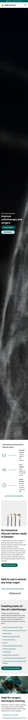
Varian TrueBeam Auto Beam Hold (13, 627)
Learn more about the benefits (14, 496)
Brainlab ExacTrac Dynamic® (11, 655)
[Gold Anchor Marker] (9, 5)
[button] (25, 5)
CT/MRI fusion (7, 652)
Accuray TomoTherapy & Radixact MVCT (14, 658)
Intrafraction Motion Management (13, 646)
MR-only (5, 643)
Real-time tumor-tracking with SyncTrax (14, 630)
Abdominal (9, 593)
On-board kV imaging (9, 639)
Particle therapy (7, 633)
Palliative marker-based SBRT (11, 636)
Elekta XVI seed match (9, 649)
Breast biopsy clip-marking (10, 715)
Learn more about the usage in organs (12, 589)
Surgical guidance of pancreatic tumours (14, 718)
